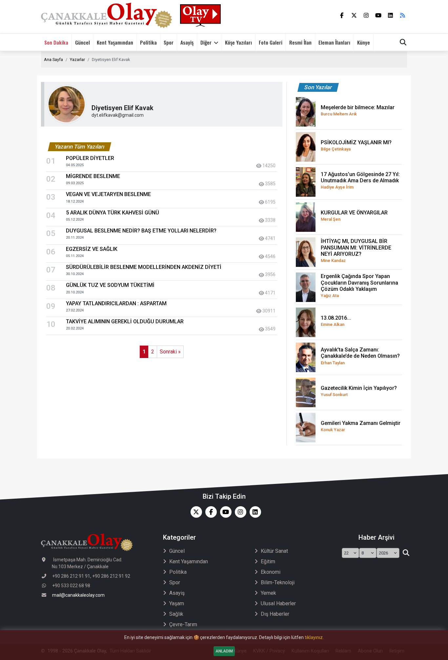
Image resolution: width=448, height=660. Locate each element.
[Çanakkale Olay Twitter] (194, 512)
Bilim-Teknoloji (278, 582)
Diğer (206, 42)
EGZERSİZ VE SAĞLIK (91, 249)
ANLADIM (224, 651)
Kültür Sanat (274, 551)
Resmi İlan (300, 42)
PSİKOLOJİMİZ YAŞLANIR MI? (356, 145)
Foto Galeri (270, 42)
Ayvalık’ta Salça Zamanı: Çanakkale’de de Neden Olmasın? (360, 356)
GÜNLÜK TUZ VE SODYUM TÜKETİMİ (110, 285)
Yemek (268, 593)
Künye (363, 42)
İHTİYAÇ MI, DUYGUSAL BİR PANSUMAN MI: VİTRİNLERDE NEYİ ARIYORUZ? (356, 250)
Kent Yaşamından (115, 42)
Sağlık (176, 614)
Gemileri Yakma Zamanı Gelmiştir (360, 426)
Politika (148, 42)
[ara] (405, 553)
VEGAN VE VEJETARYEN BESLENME (108, 194)
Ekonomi (270, 572)
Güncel (82, 42)
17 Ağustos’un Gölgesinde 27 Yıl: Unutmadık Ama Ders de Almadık (360, 180)
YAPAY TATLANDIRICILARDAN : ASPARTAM (116, 303)
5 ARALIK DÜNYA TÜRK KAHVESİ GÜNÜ (112, 213)
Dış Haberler (275, 614)
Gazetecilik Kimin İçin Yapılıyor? (359, 391)
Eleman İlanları (334, 42)
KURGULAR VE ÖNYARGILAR (354, 216)
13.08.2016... (336, 321)
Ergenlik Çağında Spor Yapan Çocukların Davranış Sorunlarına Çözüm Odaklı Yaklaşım (359, 285)
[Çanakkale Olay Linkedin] (253, 512)
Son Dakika (56, 42)
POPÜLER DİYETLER (90, 158)
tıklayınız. (314, 637)
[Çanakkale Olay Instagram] (239, 512)
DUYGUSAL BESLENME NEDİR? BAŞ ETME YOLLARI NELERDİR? (141, 231)
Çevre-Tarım (183, 624)
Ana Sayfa (53, 59)
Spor (168, 42)
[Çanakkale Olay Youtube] (224, 512)
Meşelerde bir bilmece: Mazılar (358, 110)
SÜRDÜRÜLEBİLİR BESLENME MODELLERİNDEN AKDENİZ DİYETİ (143, 267)
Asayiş (186, 42)
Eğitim (268, 561)
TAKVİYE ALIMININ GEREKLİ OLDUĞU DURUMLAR (125, 321)
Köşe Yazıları (238, 42)
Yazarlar (77, 59)
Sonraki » (170, 352)
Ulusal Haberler (278, 603)
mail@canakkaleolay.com (78, 595)
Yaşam (176, 603)
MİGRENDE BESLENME (93, 176)
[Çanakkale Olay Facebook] (209, 512)
